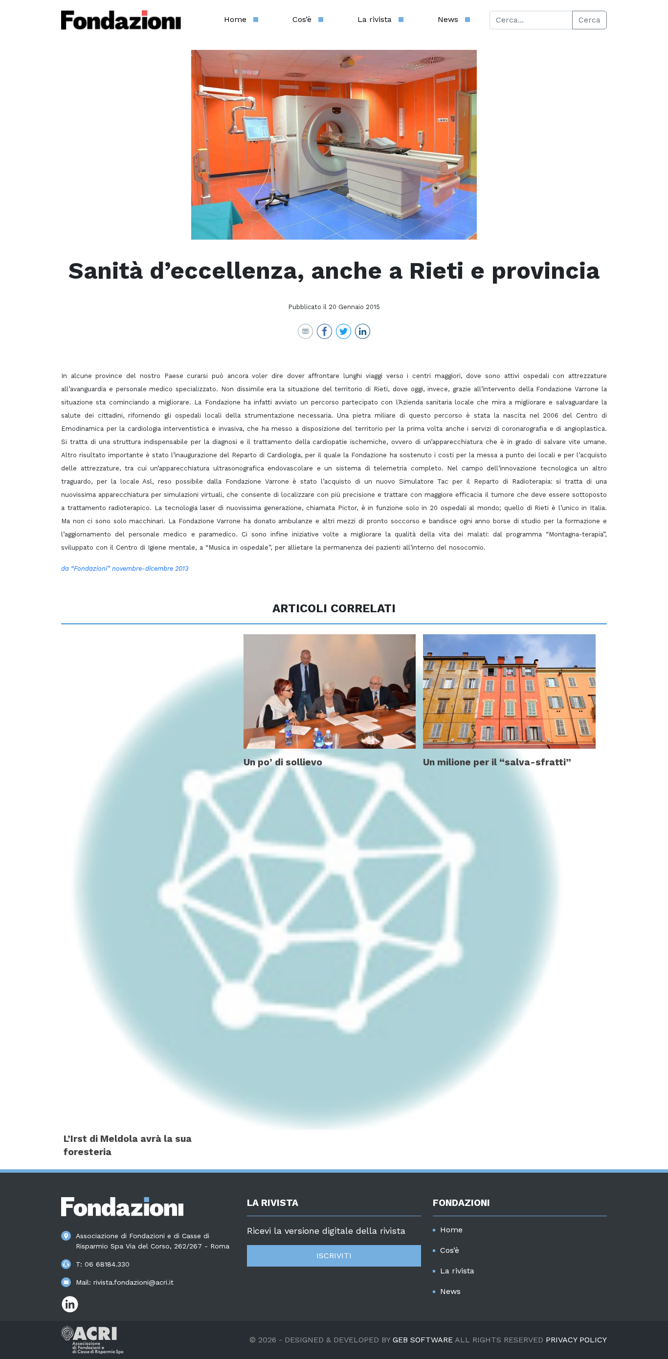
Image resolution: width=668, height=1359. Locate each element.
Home (235, 19)
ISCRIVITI (334, 1255)
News (448, 19)
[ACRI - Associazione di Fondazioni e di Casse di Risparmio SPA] (92, 1339)
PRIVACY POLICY (576, 1339)
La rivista (374, 19)
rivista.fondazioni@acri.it (133, 1282)
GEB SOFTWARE (423, 1339)
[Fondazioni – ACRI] (121, 20)
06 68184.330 (107, 1264)
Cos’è (302, 19)
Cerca (590, 19)
